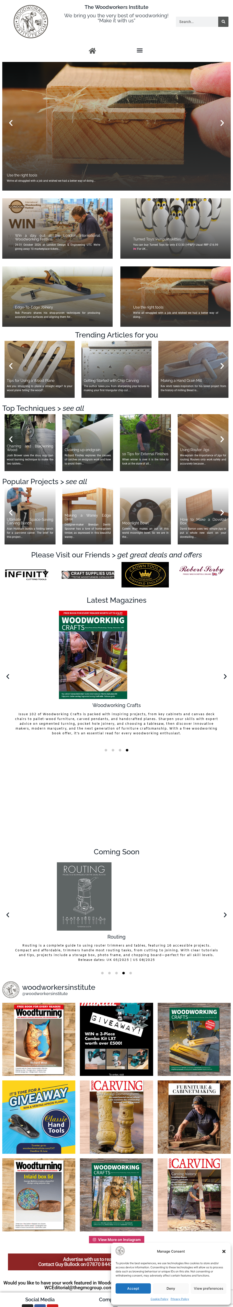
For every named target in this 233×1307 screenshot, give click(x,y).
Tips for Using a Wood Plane (30, 380)
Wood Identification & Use (116, 937)
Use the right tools (148, 307)
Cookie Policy (159, 1299)
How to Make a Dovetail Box (203, 521)
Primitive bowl (18, 175)
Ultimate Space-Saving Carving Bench (30, 521)
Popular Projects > (44, 481)
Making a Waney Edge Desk (88, 517)
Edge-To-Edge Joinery (34, 307)
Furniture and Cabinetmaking (116, 705)
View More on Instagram (119, 1239)
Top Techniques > (43, 408)
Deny (171, 1288)
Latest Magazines (117, 600)
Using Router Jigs (194, 450)
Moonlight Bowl (135, 523)
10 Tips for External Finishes (145, 454)
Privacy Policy (180, 1299)
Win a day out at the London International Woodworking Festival (57, 237)
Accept (133, 1288)
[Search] (223, 22)
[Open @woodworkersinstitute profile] (10, 989)
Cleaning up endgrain (82, 450)
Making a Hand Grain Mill (181, 380)
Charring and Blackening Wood (30, 448)
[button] (224, 1251)
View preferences (208, 1288)
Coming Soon (116, 852)
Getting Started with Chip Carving (111, 380)
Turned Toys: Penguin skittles (157, 239)
